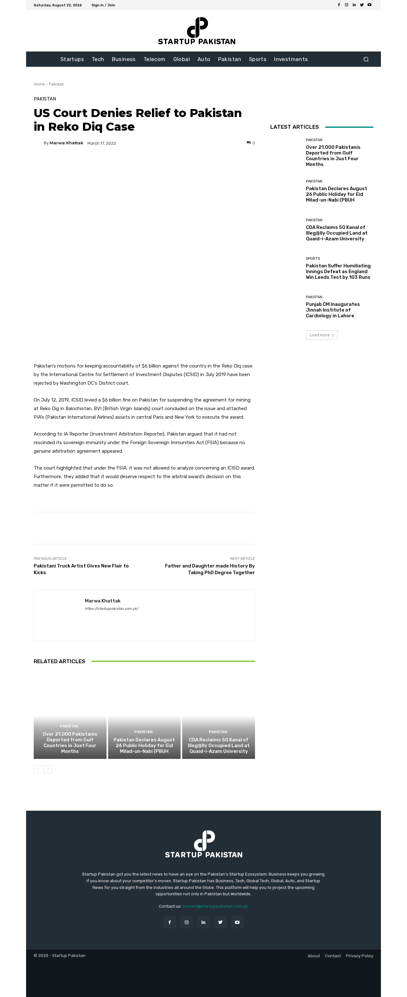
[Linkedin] (354, 5)
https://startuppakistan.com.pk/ (111, 608)
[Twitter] (362, 5)
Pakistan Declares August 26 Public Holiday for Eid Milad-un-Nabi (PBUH (144, 745)
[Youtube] (369, 5)
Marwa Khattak (66, 143)
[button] (365, 59)
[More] (205, 165)
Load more (320, 335)
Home (39, 84)
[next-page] (48, 769)
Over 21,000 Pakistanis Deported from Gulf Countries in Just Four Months (70, 742)
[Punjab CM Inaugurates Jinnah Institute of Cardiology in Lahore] (285, 307)
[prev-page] (38, 769)
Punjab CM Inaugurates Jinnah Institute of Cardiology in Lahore (333, 310)
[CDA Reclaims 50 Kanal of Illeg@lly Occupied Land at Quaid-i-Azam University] (218, 715)
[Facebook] (339, 5)
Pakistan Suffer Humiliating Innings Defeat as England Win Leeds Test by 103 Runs (338, 271)
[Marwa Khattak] (39, 143)
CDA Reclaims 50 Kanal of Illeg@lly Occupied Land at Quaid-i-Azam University (219, 745)
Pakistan (56, 84)
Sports (313, 258)
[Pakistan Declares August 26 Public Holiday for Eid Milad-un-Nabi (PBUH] (144, 715)
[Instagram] (346, 5)
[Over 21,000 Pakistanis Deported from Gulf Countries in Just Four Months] (70, 715)
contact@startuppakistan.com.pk (215, 906)
